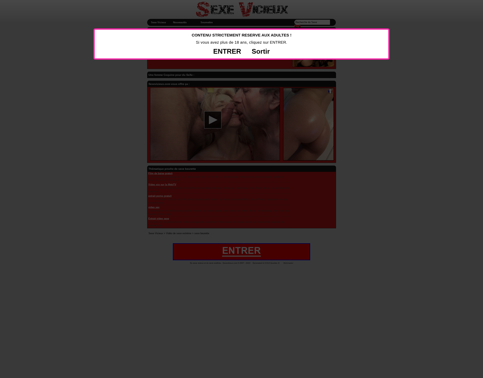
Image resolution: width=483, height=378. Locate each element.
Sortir (261, 51)
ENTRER (227, 51)
